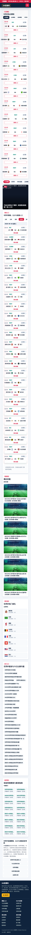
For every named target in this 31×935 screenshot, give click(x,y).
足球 (11, 219)
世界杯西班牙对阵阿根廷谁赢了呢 (13, 749)
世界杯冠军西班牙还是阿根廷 (12, 728)
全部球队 (6, 606)
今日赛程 (6, 181)
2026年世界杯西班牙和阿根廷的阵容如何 (15, 735)
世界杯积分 (18, 925)
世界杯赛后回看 (15, 871)
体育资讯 (18, 917)
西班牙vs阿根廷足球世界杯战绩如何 (14, 756)
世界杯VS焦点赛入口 (15, 860)
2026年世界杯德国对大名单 (12, 690)
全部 (6, 219)
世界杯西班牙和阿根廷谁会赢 (12, 742)
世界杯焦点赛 (5, 911)
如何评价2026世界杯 (10, 711)
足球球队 (4, 917)
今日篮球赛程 (5, 906)
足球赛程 (27, 181)
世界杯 (13, 181)
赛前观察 (18, 920)
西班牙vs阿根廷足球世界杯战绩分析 (14, 762)
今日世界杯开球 (15, 863)
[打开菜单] (27, 5)
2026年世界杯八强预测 (11, 694)
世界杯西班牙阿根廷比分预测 (12, 752)
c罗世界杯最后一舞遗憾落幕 (12, 707)
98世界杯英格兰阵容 (10, 704)
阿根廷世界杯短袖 (9, 680)
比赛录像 (18, 908)
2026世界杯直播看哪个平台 (12, 683)
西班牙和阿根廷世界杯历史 (11, 766)
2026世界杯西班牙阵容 (11, 714)
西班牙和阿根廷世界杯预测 (11, 773)
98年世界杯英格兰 (9, 721)
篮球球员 (4, 925)
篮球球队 (4, 922)
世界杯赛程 (15, 867)
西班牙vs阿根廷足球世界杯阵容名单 (14, 759)
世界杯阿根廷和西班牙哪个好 (12, 745)
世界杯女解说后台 (20, 680)
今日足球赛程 (5, 903)
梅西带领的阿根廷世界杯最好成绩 (13, 676)
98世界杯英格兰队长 (10, 697)
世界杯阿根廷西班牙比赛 (11, 769)
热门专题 (18, 922)
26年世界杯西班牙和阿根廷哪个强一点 (14, 738)
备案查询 (9, 932)
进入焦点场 (5, 895)
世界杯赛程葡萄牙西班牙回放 (12, 701)
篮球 (16, 219)
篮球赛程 (20, 17)
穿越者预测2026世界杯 (11, 718)
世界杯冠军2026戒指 (10, 670)
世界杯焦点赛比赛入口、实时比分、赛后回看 (15, 1)
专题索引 (6, 785)
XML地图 (4, 932)
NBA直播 (19, 181)
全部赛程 (6, 17)
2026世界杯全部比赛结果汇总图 (13, 687)
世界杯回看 (18, 911)
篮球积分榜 (18, 906)
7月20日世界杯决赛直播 (11, 673)
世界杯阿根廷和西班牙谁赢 (11, 731)
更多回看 (6, 481)
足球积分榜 (15, 875)
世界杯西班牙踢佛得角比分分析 (12, 725)
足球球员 (4, 920)
